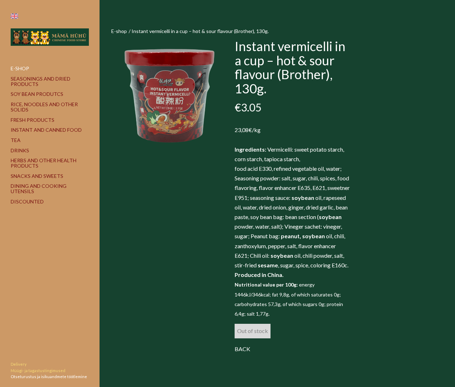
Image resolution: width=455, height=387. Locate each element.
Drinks (20, 150)
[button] (14, 16)
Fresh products (32, 120)
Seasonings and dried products (40, 81)
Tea (16, 140)
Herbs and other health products (43, 163)
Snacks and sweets (37, 176)
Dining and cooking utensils (38, 188)
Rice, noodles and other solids (44, 107)
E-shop (20, 68)
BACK (242, 348)
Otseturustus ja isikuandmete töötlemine (49, 376)
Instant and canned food (46, 130)
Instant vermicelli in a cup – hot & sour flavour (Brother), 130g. (200, 31)
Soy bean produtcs (37, 94)
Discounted (27, 201)
